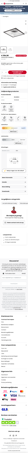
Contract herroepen (7, 319)
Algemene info (6, 371)
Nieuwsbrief (4, 351)
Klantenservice (7, 316)
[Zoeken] (23, 3)
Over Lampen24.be (8, 345)
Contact (3, 330)
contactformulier (17, 307)
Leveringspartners (8, 405)
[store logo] (9, 3)
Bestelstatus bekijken (7, 324)
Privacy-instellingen (8, 438)
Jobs (2, 353)
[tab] (14, 328)
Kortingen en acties (7, 359)
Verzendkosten (5, 335)
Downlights (6, 16)
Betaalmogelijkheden (7, 332)
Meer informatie (7, 177)
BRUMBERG (16, 97)
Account (3, 337)
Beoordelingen (5, 361)
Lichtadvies (11, 364)
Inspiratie (4, 364)
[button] (3, 50)
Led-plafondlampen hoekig (9, 203)
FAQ (2, 322)
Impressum (4, 375)
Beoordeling (6, 187)
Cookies (3, 380)
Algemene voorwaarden (8, 377)
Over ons (3, 348)
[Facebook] (11, 435)
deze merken (19, 289)
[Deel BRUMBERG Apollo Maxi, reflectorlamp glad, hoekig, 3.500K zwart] (26, 24)
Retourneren (5, 327)
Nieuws (3, 366)
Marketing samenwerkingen (9, 356)
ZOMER (13, 10)
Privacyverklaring (6, 382)
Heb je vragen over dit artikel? (15, 170)
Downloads (5, 191)
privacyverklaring (19, 309)
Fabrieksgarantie (6, 340)
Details (4, 182)
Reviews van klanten (9, 415)
